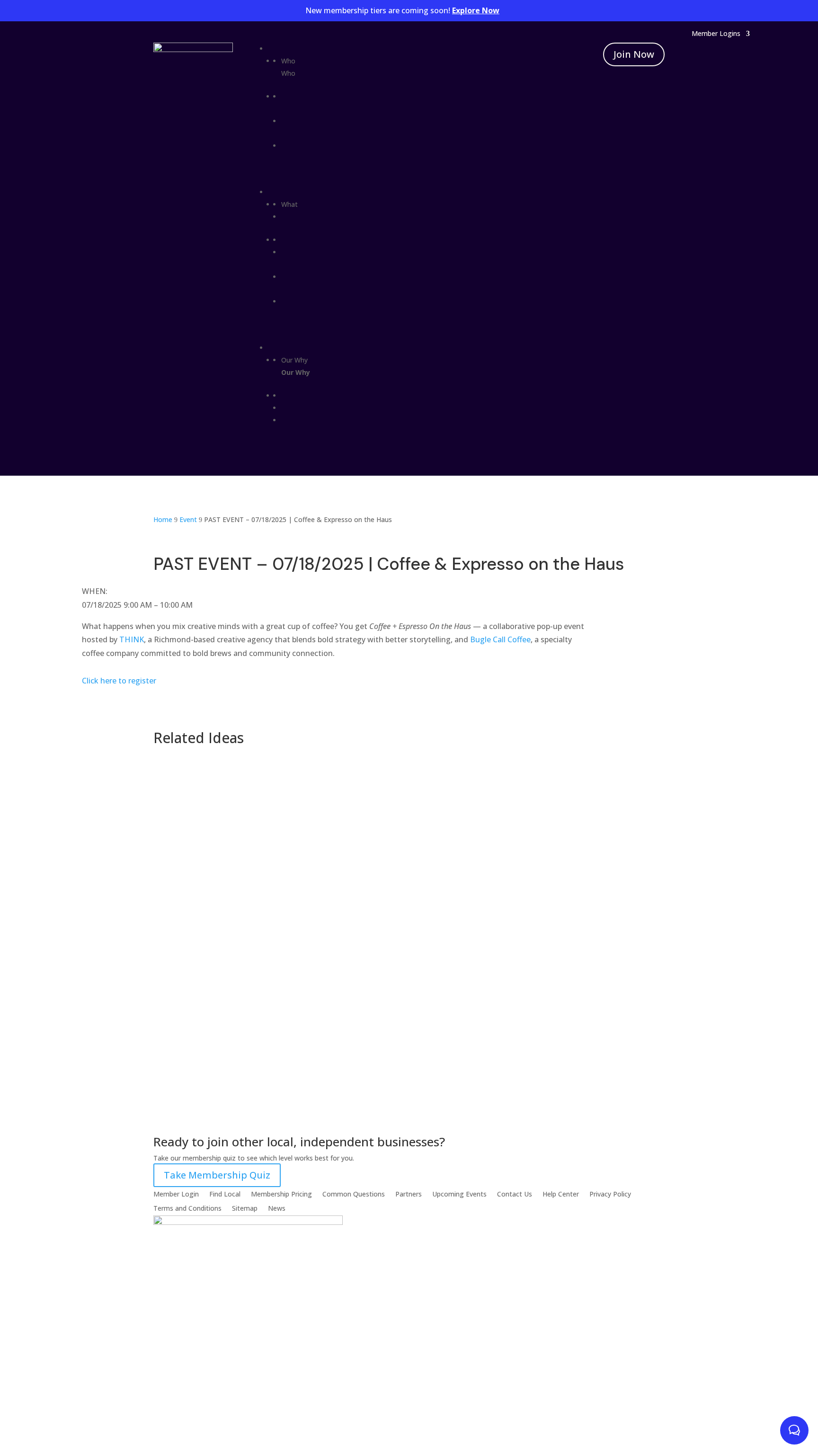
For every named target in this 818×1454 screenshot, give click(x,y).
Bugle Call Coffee (500, 639)
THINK (131, 639)
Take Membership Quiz (217, 1175)
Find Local (224, 1193)
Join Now (634, 54)
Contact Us (514, 1193)
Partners (408, 1193)
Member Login (176, 1193)
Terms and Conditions (187, 1208)
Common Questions (353, 1193)
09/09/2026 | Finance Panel (216, 925)
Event (171, 791)
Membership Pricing (281, 1193)
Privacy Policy (610, 1193)
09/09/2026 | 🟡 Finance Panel (222, 777)
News (276, 1208)
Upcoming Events (459, 1193)
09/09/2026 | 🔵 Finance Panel (222, 851)
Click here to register (119, 680)
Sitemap (245, 1208)
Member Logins (716, 34)
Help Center (560, 1193)
